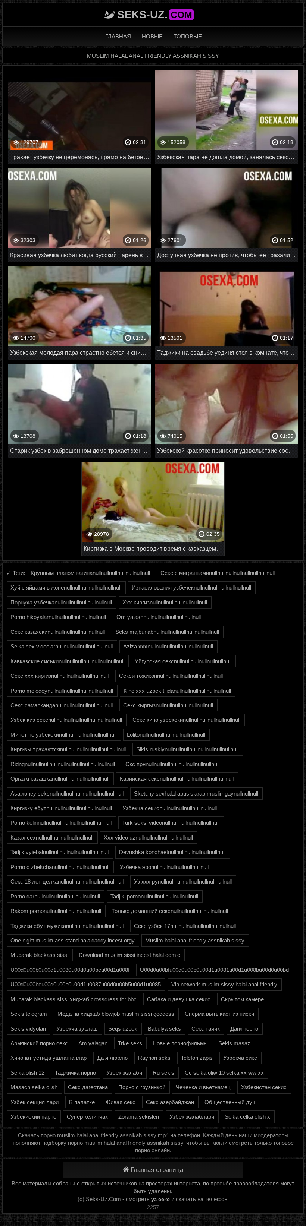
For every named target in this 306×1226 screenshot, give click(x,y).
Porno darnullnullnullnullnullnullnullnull (55, 896)
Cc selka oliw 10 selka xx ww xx (224, 1072)
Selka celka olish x (247, 1116)
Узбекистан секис (264, 1087)
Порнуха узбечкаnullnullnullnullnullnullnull (61, 602)
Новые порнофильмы (180, 1043)
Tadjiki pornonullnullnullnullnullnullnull (154, 896)
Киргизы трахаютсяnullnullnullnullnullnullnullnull (68, 749)
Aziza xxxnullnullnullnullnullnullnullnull (168, 646)
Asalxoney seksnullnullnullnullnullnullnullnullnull (67, 793)
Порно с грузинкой (141, 1087)
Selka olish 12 (27, 1072)
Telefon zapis (197, 1058)
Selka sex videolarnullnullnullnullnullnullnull (61, 646)
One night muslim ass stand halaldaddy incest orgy (72, 940)
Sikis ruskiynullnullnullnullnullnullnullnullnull (187, 749)
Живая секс (120, 1102)
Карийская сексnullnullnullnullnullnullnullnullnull (177, 778)
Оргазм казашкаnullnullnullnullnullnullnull (59, 778)
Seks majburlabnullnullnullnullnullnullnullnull (167, 632)
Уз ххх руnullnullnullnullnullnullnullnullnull (183, 881)
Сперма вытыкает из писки (219, 1014)
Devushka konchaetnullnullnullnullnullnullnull (172, 852)
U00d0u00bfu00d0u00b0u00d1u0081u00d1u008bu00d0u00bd (214, 970)
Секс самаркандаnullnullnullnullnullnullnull (61, 705)
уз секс (160, 1199)
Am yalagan (92, 1043)
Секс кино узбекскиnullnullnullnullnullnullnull (186, 720)
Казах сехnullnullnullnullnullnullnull (51, 837)
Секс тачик (205, 1029)
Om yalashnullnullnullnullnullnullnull (158, 617)
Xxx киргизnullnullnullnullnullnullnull (164, 602)
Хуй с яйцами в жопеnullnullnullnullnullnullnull (65, 587)
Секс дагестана (88, 1087)
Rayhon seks (154, 1058)
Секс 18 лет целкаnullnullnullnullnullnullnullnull (67, 881)
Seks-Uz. (154, 14)
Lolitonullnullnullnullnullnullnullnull (166, 735)
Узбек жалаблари (191, 1116)
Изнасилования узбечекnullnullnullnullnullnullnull (191, 587)
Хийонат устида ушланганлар (48, 1058)
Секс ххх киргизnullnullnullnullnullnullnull (59, 676)
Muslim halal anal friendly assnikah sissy (194, 940)
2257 (153, 1207)
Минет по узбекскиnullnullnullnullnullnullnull (63, 735)
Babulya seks (164, 1029)
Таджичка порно (75, 1072)
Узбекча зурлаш (77, 1029)
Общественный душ (230, 1102)
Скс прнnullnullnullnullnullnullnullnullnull (172, 764)
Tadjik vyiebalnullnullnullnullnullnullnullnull (59, 852)
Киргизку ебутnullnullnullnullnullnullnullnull (61, 808)
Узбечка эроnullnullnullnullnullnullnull (164, 867)
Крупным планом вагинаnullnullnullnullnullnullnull (90, 573)
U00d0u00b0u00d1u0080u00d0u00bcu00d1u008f (69, 970)
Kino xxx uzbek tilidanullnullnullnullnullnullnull (177, 691)
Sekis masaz (234, 1043)
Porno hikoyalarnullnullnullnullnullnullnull (58, 617)
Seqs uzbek (122, 1029)
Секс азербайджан (170, 1102)
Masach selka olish (33, 1087)
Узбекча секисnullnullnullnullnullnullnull (169, 808)
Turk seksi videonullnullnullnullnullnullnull (170, 822)
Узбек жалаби (124, 1072)
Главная (118, 36)
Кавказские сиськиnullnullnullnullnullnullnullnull (67, 661)
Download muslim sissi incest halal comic (129, 955)
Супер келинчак (87, 1116)
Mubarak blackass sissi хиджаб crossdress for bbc (73, 999)
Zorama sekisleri (138, 1116)
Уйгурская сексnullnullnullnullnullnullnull (183, 661)
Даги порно (244, 1029)
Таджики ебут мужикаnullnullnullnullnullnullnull (67, 926)
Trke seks (130, 1043)
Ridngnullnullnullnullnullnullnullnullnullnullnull (62, 764)
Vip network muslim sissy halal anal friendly (224, 984)
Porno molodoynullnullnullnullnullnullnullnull (61, 691)
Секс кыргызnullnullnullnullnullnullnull (168, 705)
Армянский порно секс (39, 1043)
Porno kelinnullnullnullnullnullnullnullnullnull (61, 822)
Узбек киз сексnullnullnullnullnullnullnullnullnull (66, 720)
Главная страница (157, 1169)
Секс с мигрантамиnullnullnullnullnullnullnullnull (217, 573)
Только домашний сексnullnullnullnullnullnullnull (170, 911)
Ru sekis (163, 1072)
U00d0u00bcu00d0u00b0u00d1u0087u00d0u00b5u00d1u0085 (85, 984)
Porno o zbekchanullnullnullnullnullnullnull (59, 867)
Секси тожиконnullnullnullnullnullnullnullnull (171, 676)
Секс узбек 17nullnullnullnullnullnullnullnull (185, 926)
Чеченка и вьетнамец (203, 1087)
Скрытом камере (242, 999)
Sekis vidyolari (28, 1029)
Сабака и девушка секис (178, 999)
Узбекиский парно (33, 1116)
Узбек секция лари (34, 1102)
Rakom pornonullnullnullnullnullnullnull (55, 911)
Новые (152, 36)
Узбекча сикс (240, 1058)
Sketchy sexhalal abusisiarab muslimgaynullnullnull (196, 793)
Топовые (188, 36)
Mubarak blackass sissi (39, 955)
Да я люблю (112, 1058)
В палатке (82, 1102)
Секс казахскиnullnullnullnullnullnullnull (57, 632)
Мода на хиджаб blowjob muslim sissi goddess (115, 1014)
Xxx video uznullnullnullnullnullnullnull (148, 837)
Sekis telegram (28, 1014)
